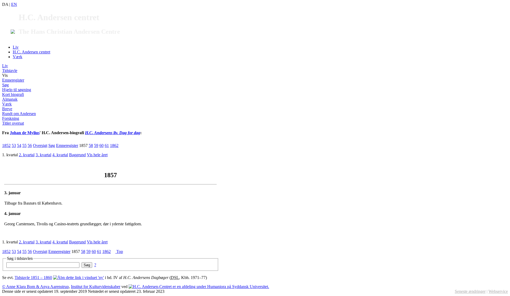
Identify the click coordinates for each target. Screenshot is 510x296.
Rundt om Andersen (19, 113)
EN (14, 4)
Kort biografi (13, 94)
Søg (5, 85)
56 (30, 145)
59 (96, 145)
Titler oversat (13, 123)
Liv (16, 47)
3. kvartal (43, 155)
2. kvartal (27, 155)
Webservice (498, 291)
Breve (7, 109)
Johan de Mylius (25, 132)
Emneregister (13, 80)
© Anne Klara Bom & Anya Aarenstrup (35, 286)
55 (24, 145)
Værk (17, 56)
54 (19, 145)
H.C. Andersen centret (31, 52)
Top (119, 251)
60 (101, 145)
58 (91, 145)
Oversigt (40, 145)
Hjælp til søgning (16, 89)
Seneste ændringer (470, 291)
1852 (6, 145)
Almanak (10, 99)
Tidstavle (9, 70)
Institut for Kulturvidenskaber (95, 286)
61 (107, 145)
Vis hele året (97, 155)
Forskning (10, 118)
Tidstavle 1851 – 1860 (33, 277)
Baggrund (77, 155)
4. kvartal (60, 155)
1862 (114, 145)
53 (14, 145)
